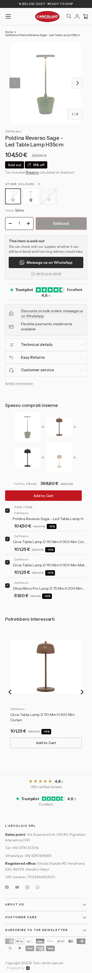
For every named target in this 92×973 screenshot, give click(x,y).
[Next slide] (82, 692)
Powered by (16, 968)
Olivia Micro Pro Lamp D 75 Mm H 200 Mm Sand (50, 588)
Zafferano (13, 131)
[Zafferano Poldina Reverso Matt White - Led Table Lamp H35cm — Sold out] (49, 196)
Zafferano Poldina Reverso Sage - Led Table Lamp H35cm (42, 35)
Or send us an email (46, 273)
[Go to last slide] (10, 692)
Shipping (32, 172)
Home (9, 32)
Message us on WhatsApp (50, 262)
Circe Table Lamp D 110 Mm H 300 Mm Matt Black (50, 565)
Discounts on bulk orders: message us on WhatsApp (52, 313)
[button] (85, 16)
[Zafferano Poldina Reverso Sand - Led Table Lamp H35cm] (31, 196)
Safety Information (19, 384)
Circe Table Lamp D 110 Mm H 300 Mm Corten (50, 542)
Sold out (61, 223)
